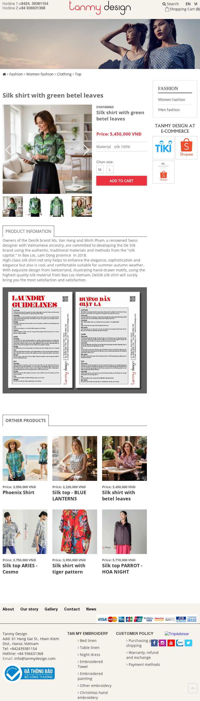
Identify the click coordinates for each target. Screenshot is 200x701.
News (91, 609)
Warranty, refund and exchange (142, 655)
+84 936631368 (32, 8)
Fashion (16, 74)
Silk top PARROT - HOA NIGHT (122, 568)
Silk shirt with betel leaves (118, 495)
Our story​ (29, 609)
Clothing (64, 74)
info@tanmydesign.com (34, 658)
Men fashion (169, 109)
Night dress (90, 654)
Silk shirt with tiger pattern (68, 568)
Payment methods (144, 664)
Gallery (51, 609)
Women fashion (40, 74)
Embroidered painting (90, 676)
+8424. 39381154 (33, 3)
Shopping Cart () (185, 9)
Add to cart (121, 180)
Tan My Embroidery (87, 633)
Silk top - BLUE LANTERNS (69, 495)
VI (195, 3)
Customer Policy (134, 633)
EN (188, 3)
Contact (72, 609)
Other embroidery (95, 685)
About (8, 609)
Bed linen (88, 640)
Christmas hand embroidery (93, 695)
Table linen (89, 647)
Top (78, 74)
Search (172, 3)
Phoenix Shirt (18, 492)
